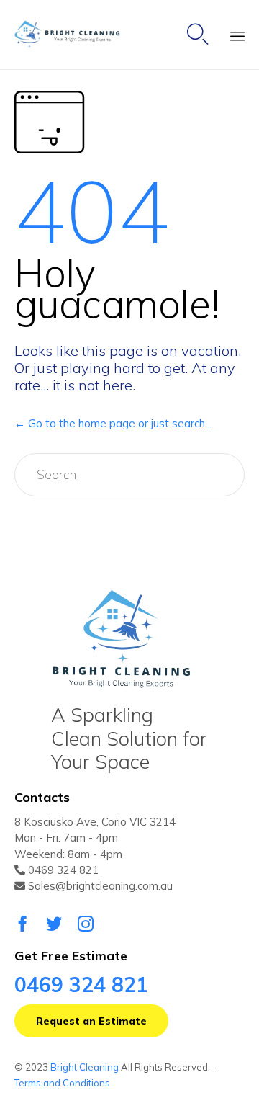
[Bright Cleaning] (73, 35)
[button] (91, 1020)
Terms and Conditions (62, 1083)
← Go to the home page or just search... (113, 423)
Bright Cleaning (84, 1067)
